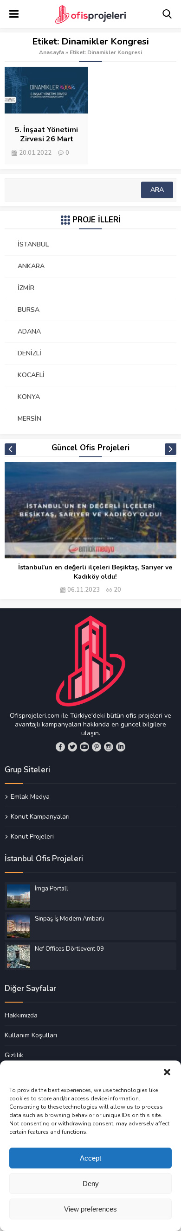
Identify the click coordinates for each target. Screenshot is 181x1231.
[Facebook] (60, 746)
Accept (90, 1158)
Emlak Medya (30, 797)
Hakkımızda (21, 1015)
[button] (167, 1072)
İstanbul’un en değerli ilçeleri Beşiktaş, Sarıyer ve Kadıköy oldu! (95, 572)
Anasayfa (51, 52)
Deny (91, 1183)
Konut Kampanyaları (40, 816)
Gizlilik (14, 1055)
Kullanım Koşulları (31, 1035)
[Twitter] (72, 746)
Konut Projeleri (32, 836)
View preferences (90, 1209)
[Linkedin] (120, 746)
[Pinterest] (96, 746)
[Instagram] (108, 746)
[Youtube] (84, 746)
